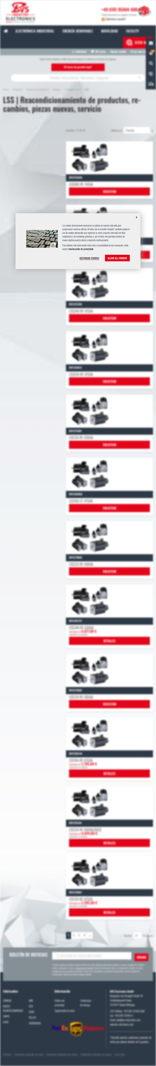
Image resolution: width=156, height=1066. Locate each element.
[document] (78, 242)
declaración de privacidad (81, 249)
